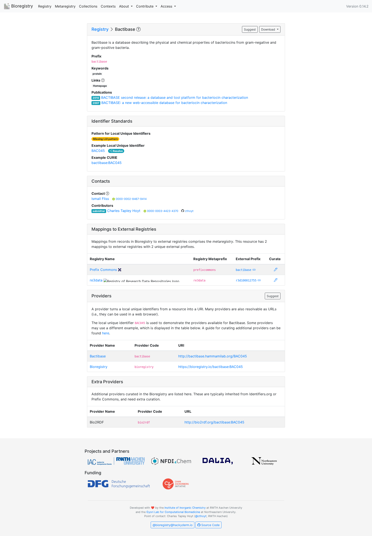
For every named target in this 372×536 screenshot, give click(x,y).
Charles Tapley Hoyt (123, 211)
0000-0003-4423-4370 (163, 211)
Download (268, 29)
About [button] (124, 6)
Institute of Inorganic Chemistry (185, 507)
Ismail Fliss (100, 198)
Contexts (108, 6)
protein (97, 73)
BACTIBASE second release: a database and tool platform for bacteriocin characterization (174, 97)
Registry (44, 6)
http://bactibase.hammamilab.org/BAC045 (212, 356)
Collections (88, 6)
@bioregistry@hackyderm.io (172, 525)
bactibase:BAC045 (106, 163)
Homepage (100, 85)
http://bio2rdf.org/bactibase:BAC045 (214, 422)
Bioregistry (21, 6)
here (105, 333)
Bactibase (98, 356)
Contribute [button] (145, 6)
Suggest (250, 29)
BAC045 (98, 150)
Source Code (210, 525)
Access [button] (167, 6)
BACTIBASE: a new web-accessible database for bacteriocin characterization (164, 102)
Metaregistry (65, 6)
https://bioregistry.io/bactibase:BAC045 (210, 367)
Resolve (117, 151)
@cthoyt (200, 516)
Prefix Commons (103, 269)
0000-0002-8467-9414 (131, 199)
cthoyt (189, 211)
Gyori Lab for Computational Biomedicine (173, 512)
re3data (96, 280)
